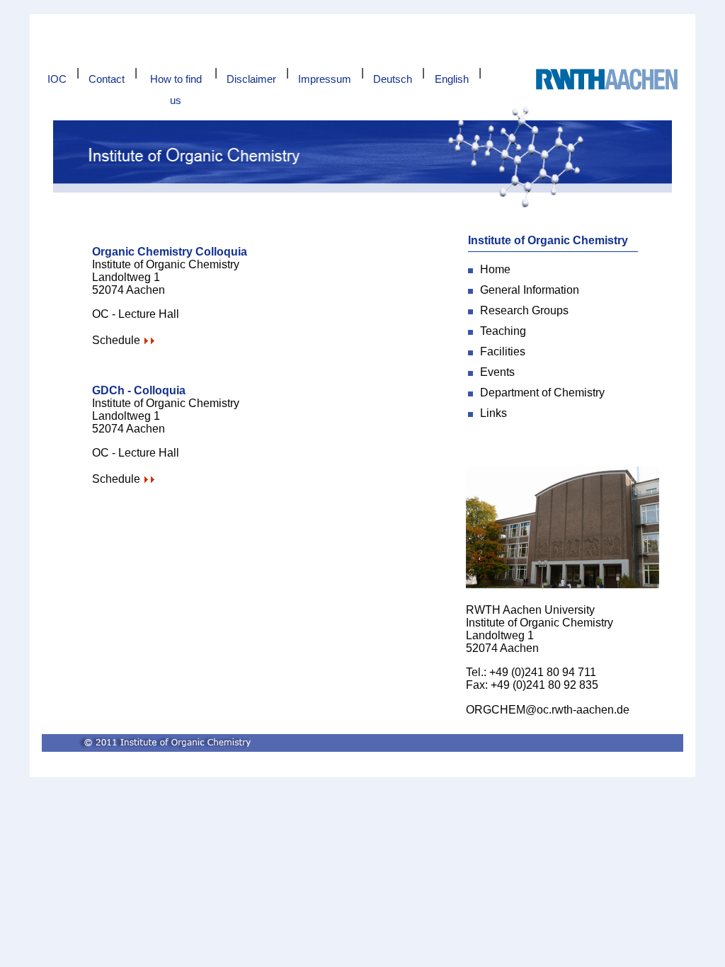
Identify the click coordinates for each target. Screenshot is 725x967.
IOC (57, 79)
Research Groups (524, 310)
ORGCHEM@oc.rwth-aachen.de (547, 710)
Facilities (502, 351)
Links (493, 413)
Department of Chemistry (542, 393)
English (452, 79)
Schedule (116, 340)
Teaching (503, 331)
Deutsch (392, 79)
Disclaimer (251, 79)
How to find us (176, 81)
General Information (529, 290)
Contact (107, 79)
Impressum (324, 79)
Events (497, 372)
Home (495, 269)
